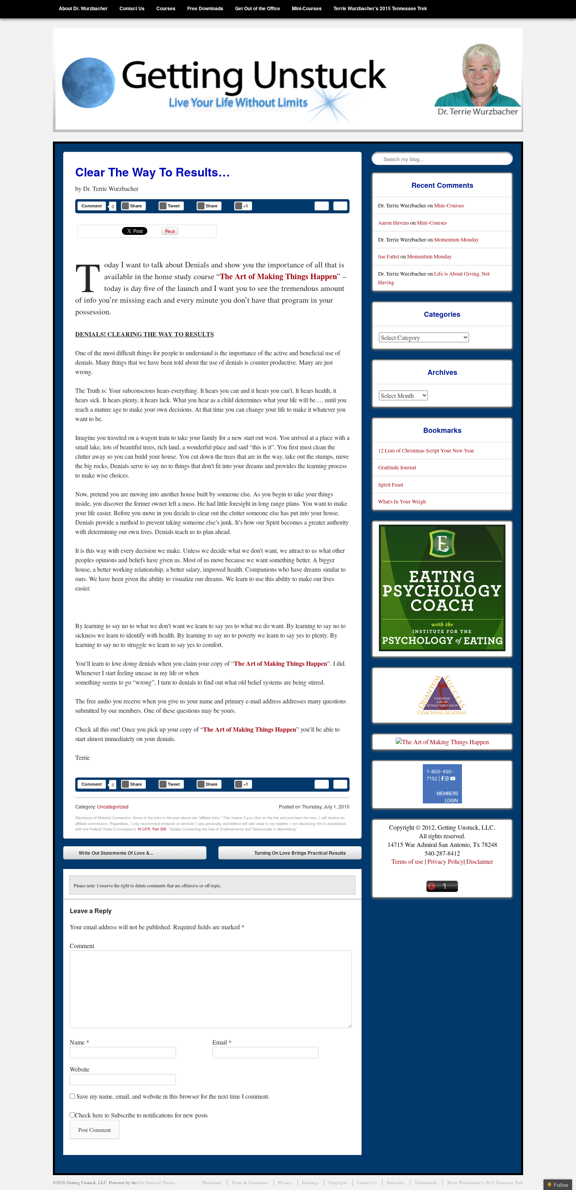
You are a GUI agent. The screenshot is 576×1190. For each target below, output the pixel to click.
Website (79, 1069)
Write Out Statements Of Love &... (110, 854)
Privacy (285, 1182)
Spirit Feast (390, 484)
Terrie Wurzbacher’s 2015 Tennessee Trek (380, 8)
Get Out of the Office (257, 8)
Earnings (310, 1182)
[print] (340, 206)
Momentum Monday (456, 239)
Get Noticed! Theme (156, 1182)
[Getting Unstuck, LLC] (288, 80)
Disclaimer (479, 861)
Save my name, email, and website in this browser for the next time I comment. (173, 1096)
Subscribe (395, 1182)
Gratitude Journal (397, 467)
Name (79, 1042)
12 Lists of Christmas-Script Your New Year (426, 450)
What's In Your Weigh (402, 501)
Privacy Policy (445, 861)
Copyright (337, 1182)
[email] (322, 206)
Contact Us (132, 8)
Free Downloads (205, 8)
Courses (166, 8)
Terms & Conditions (250, 1182)
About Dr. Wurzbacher (83, 8)
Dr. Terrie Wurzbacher (110, 188)
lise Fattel (388, 256)
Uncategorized (113, 806)
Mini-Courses (307, 8)
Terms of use (407, 861)
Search (378, 158)
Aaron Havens (393, 222)
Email (222, 1042)
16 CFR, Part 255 (151, 829)
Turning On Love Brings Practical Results (305, 854)
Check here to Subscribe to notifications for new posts (141, 1115)
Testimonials (426, 1182)
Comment (92, 206)
